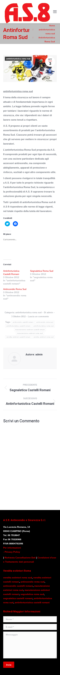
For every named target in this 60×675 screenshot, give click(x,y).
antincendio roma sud (44, 322)
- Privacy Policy (11, 552)
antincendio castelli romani (23, 322)
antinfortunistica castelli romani (18, 326)
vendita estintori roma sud (43, 337)
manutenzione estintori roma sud (30, 333)
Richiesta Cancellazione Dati (20, 557)
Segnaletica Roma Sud (41, 271)
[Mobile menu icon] (55, 12)
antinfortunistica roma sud (18, 59)
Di (48, 312)
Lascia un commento (38, 316)
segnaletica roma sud (32, 594)
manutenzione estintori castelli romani (30, 329)
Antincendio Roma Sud (14, 289)
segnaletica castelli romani (17, 598)
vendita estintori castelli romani (18, 337)
